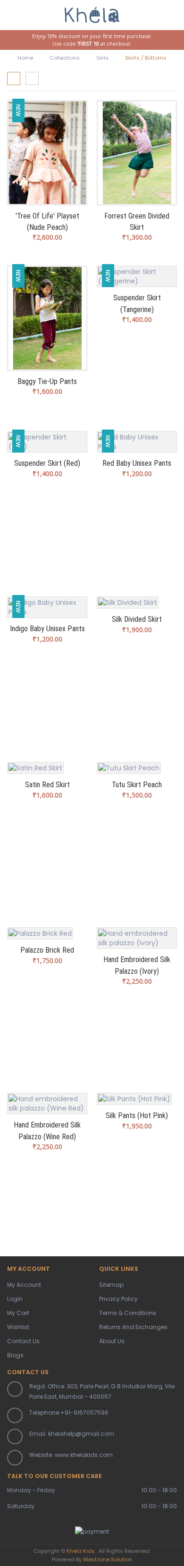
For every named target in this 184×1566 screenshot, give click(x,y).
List (32, 78)
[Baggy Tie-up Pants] (47, 318)
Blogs (15, 1355)
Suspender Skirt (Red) (47, 463)
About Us (112, 1341)
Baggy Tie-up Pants (47, 381)
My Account (24, 1285)
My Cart (18, 1313)
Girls (102, 58)
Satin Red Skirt (47, 784)
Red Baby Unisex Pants (136, 463)
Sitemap (111, 1285)
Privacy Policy (118, 1299)
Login (15, 1299)
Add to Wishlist (151, 281)
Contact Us (23, 1341)
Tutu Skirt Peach (137, 784)
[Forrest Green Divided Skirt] (137, 152)
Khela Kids (81, 1551)
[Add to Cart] (124, 281)
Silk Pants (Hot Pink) (137, 1115)
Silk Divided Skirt (137, 619)
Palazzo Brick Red (47, 950)
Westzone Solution (107, 1559)
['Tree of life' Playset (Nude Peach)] (47, 152)
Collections (65, 58)
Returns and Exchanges (133, 1327)
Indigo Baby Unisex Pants (47, 628)
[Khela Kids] (92, 13)
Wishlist (18, 1327)
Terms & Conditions (127, 1313)
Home (25, 58)
